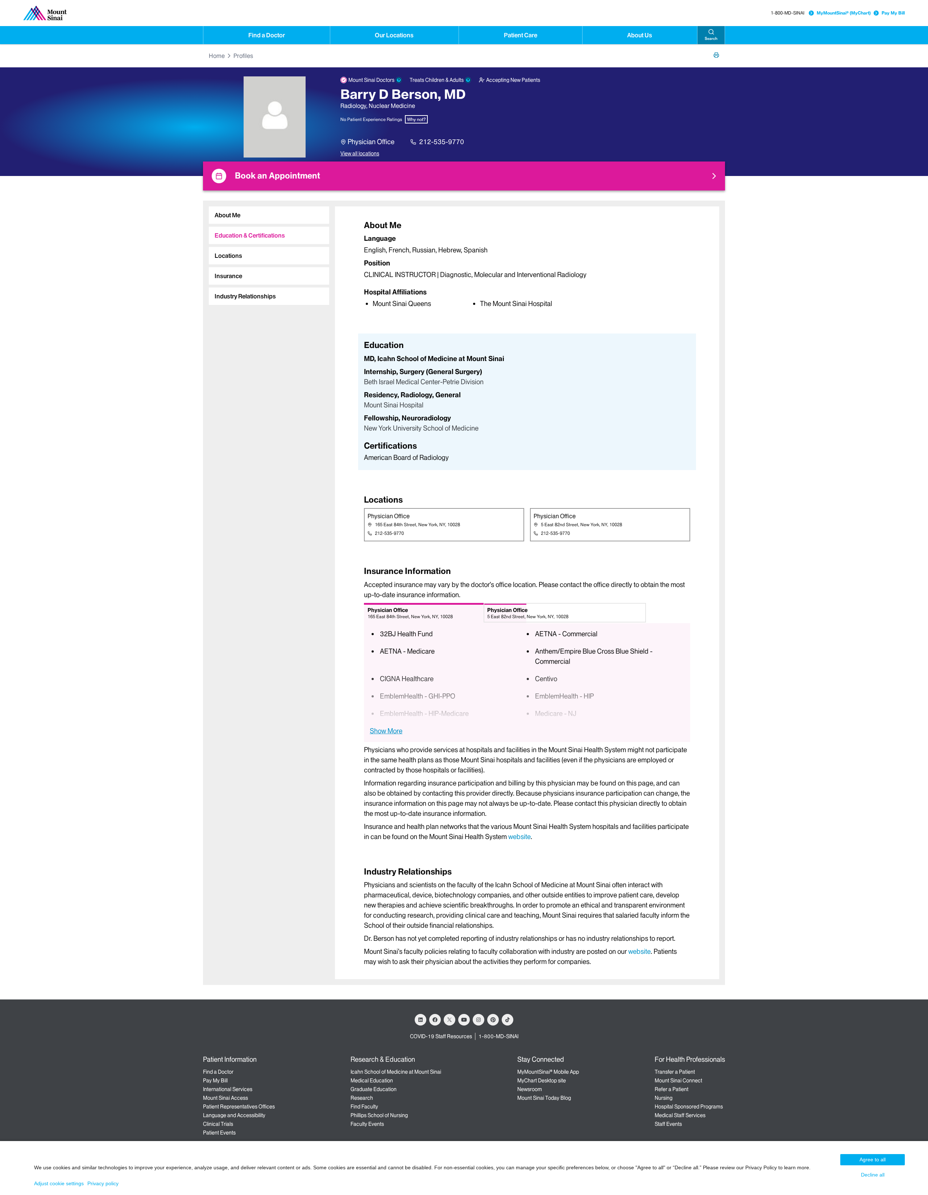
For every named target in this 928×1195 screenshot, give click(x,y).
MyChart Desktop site (541, 1080)
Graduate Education (374, 1089)
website (519, 837)
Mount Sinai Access (225, 1098)
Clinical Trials (218, 1124)
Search (711, 38)
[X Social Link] (449, 1020)
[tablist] (266, 253)
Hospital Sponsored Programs (689, 1106)
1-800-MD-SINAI (787, 13)
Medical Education (372, 1080)
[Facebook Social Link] (435, 1020)
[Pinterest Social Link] (493, 1020)
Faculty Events (367, 1124)
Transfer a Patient (675, 1072)
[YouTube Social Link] (464, 1020)
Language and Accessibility (234, 1115)
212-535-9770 (441, 142)
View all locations (359, 153)
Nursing (663, 1098)
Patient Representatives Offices (239, 1106)
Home (217, 55)
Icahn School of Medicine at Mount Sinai (396, 1072)
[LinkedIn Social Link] (420, 1020)
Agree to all (872, 1159)
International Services (227, 1089)
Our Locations (394, 35)
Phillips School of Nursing (379, 1115)
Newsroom (529, 1089)
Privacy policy (103, 1183)
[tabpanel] (527, 263)
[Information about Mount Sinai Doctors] (399, 80)
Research (362, 1098)
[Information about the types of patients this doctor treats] (468, 80)
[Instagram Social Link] (478, 1020)
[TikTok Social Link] (507, 1020)
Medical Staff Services (680, 1115)
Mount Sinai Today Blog (544, 1098)
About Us (639, 35)
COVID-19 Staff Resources (441, 1036)
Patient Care (520, 35)
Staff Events (668, 1124)
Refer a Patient (671, 1089)
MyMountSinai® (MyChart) (844, 13)
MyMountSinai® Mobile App (548, 1072)
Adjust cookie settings (59, 1183)
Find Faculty (364, 1106)
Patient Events (219, 1132)
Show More (386, 730)
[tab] (269, 215)
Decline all (872, 1175)
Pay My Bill (893, 13)
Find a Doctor (266, 35)
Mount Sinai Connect (678, 1080)
